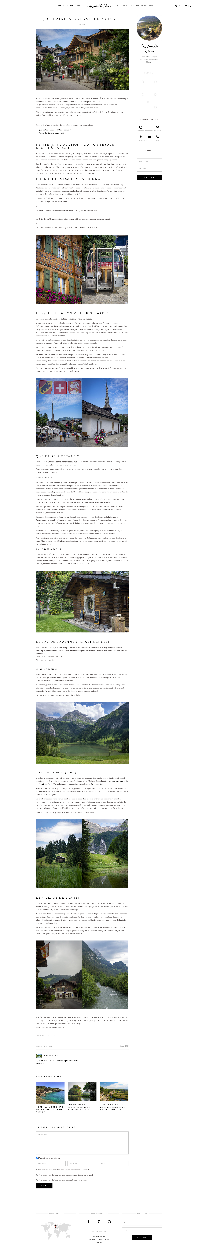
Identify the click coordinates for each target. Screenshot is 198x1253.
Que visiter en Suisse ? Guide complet (54, 130)
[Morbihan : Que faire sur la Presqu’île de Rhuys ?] (50, 1093)
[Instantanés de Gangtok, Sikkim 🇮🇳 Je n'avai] (143, 107)
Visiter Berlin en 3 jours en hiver (52, 133)
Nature (41, 1036)
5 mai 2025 (124, 1046)
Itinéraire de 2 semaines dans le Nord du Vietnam (79, 1107)
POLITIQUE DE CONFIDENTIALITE (99, 1239)
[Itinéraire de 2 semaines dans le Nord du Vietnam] (82, 1091)
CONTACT (99, 1243)
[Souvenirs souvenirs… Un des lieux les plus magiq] (143, 82)
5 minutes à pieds (98, 784)
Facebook (149, 151)
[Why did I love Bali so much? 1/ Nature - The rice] (155, 107)
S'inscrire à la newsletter (49, 1158)
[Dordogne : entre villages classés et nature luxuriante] (114, 1091)
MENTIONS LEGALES (99, 1236)
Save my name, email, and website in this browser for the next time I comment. (63, 1170)
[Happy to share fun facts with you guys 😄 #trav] (155, 82)
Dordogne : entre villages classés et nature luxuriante (112, 1107)
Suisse (82, 24)
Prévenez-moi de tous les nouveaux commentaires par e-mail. (66, 1175)
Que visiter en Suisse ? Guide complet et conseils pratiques (57, 1062)
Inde (49, 903)
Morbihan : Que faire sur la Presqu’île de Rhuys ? (49, 1109)
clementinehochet (45, 1046)
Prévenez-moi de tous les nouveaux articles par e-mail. (63, 1180)
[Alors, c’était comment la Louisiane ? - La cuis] (143, 94)
